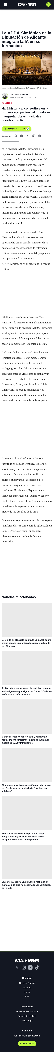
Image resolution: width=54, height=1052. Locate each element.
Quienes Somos (27, 983)
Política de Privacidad (27, 1011)
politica (7, 103)
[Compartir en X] (27, 136)
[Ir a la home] (27, 4)
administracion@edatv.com (27, 1036)
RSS (27, 996)
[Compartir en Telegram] (21, 136)
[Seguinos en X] (48, 4)
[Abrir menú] (5, 4)
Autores (27, 987)
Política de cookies (27, 1016)
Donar (27, 992)
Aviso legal (27, 1020)
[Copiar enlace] (33, 136)
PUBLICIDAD (27, 1043)
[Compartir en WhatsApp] (15, 136)
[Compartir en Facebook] (40, 136)
